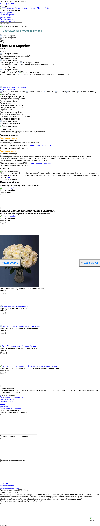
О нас (2, 404)
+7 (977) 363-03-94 (7, 4)
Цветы (6, 30)
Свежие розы (5, 17)
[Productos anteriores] (10, 263)
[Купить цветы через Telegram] (13, 87)
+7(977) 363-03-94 (7, 89)
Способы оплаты (7, 401)
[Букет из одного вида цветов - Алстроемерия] (20, 326)
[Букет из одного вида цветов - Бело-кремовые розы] (19, 286)
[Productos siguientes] (89, 263)
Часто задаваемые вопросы (11, 408)
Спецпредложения (7, 21)
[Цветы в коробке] (8, 188)
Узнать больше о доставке (40, 145)
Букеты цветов (6, 12)
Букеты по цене (6, 19)
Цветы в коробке (7, 15)
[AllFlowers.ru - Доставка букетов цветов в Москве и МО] (24, 8)
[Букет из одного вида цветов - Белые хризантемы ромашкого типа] (28, 366)
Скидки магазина (7, 399)
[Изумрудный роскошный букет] (14, 306)
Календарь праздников (9, 488)
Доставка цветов (7, 486)
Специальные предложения (11, 397)
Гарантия (10, 177)
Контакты (4, 406)
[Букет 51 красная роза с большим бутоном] (18, 346)
